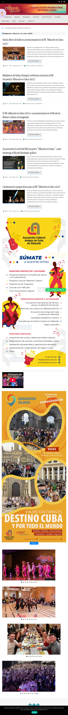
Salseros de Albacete (37, 65)
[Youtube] (59, 1)
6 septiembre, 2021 (16, 139)
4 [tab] (27, 582)
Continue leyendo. (33, 61)
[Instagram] (64, 1)
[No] (66, 710)
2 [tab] (23, 582)
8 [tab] (35, 582)
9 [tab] (36, 693)
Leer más (34, 543)
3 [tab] (25, 582)
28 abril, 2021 (15, 177)
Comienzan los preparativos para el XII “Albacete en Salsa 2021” (32, 187)
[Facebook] (61, 1)
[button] (55, 290)
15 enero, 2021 (15, 211)
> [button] (53, 564)
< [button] (4, 564)
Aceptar (34, 712)
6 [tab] (31, 582)
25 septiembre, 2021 (17, 65)
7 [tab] (33, 582)
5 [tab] (29, 582)
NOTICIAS (28, 65)
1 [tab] (21, 582)
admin (6, 65)
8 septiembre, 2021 (16, 103)
